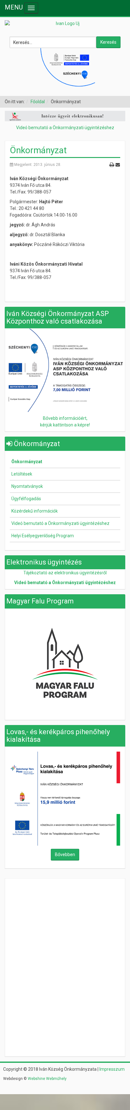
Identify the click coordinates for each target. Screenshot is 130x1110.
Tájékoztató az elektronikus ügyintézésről (65, 572)
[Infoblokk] (65, 369)
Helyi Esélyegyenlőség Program (42, 535)
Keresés (108, 42)
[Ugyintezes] (65, 115)
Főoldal (38, 101)
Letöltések (21, 473)
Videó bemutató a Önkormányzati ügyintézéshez (65, 127)
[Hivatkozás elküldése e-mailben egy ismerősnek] (117, 164)
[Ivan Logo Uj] (65, 23)
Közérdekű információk (34, 511)
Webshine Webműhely (47, 1078)
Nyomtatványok (27, 486)
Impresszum (112, 1069)
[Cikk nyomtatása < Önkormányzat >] (111, 164)
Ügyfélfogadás (26, 498)
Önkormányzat (38, 150)
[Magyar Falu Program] (65, 662)
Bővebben (65, 854)
